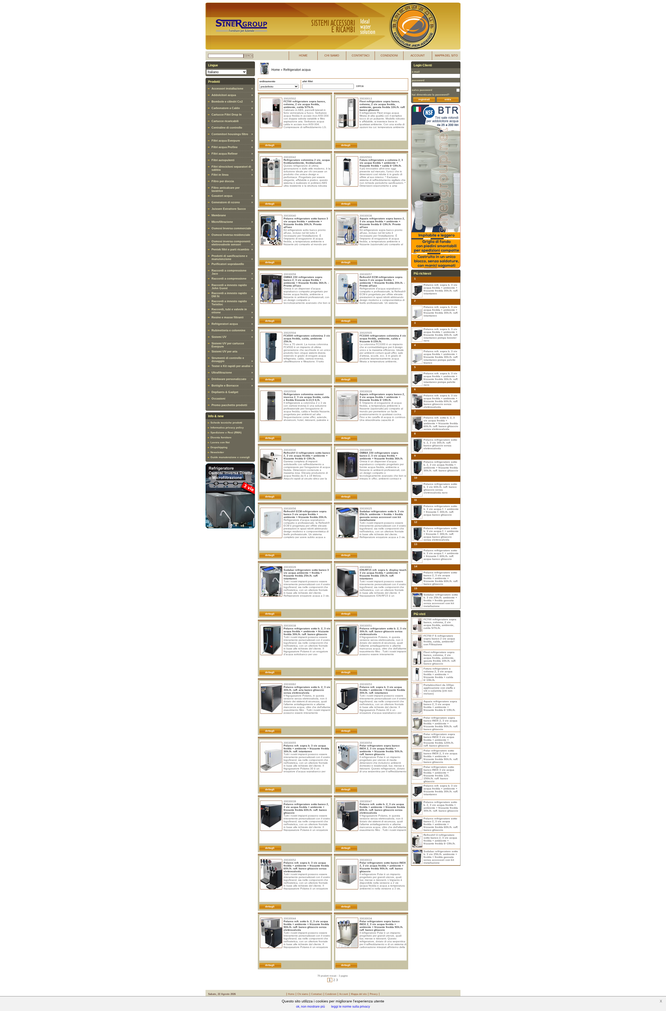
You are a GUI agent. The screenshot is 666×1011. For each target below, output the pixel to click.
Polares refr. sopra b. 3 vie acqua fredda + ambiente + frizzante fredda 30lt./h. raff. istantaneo (382, 690)
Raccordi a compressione (229, 278)
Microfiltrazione (222, 221)
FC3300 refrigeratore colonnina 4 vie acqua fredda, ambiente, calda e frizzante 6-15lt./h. (383, 338)
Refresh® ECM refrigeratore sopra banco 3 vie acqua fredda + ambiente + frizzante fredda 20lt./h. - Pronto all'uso (382, 281)
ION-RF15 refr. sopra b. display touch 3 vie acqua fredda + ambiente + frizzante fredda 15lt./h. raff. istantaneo (383, 574)
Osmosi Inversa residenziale (231, 234)
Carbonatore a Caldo (226, 108)
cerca (248, 55)
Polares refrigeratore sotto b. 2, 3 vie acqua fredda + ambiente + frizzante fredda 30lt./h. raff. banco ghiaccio (307, 631)
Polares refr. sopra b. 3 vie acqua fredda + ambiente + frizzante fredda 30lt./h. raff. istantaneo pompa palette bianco (441, 357)
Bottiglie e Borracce (225, 385)
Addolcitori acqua (224, 95)
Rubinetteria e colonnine (228, 330)
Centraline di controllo (227, 127)
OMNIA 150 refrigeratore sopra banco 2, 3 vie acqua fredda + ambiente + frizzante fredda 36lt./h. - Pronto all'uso (306, 281)
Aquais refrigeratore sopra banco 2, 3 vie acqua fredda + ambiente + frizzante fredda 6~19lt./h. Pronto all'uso (382, 223)
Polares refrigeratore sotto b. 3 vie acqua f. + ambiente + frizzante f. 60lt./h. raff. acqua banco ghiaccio (441, 554)
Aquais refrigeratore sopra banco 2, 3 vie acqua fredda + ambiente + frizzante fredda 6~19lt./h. (382, 397)
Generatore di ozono (226, 202)
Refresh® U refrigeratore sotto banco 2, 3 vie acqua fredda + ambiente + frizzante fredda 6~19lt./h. (307, 455)
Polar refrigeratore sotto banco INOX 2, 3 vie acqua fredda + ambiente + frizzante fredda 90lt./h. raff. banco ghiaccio (383, 867)
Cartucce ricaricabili (225, 121)
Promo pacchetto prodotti (229, 405)
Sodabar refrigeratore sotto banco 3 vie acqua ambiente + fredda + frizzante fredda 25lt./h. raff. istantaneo (306, 574)
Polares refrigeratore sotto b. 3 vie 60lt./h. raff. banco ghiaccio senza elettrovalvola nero (440, 488)
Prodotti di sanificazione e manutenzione (229, 257)
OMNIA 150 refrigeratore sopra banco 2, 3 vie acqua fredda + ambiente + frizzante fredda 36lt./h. (381, 455)
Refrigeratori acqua (225, 323)
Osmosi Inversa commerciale (231, 228)
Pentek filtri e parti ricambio (230, 249)
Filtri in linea (220, 174)
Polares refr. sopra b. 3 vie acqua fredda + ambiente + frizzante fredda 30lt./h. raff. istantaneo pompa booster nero (441, 335)
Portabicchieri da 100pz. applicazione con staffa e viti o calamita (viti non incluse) (439, 689)
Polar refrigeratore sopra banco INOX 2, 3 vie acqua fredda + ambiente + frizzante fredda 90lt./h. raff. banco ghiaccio (381, 925)
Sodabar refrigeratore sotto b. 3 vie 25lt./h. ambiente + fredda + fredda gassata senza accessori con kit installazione (382, 515)
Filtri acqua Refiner (225, 153)
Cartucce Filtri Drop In (227, 114)
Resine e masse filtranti (228, 317)
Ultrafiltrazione (222, 372)
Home (275, 70)
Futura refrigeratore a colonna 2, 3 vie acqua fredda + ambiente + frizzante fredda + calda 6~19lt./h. (381, 163)
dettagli (269, 145)
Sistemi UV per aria (224, 351)
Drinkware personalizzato (229, 379)
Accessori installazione (227, 88)
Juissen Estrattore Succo (229, 208)
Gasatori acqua (222, 195)
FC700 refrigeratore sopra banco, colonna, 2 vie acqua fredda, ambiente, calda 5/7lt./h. (305, 104)
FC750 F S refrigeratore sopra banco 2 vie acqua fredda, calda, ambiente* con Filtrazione (439, 640)
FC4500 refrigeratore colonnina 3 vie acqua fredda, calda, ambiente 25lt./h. (307, 338)
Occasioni (218, 398)
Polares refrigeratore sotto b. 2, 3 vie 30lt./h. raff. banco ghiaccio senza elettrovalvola (383, 631)
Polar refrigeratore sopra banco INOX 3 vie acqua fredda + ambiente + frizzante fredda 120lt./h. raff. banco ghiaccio (439, 740)
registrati (424, 99)
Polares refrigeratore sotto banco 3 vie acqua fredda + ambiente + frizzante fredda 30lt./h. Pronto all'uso (306, 223)
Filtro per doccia (223, 181)
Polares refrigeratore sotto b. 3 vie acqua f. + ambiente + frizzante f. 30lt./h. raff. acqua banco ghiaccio (441, 510)
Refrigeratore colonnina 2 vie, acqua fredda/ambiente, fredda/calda (307, 161)
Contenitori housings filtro (230, 134)
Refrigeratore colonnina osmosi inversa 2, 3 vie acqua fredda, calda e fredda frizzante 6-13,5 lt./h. (306, 397)
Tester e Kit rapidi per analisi (231, 366)
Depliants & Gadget (225, 392)
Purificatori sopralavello (228, 264)
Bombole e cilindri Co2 (227, 101)
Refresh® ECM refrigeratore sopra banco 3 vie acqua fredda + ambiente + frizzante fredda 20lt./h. (305, 514)
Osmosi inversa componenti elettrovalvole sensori (231, 243)
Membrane (219, 215)
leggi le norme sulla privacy (350, 1006)
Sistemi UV (219, 336)
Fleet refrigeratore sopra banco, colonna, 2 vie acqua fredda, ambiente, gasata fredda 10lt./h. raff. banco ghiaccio (382, 105)
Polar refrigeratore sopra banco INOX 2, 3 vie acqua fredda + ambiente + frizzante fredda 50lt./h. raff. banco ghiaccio (381, 750)
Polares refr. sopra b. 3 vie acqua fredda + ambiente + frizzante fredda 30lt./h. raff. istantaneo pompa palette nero (441, 379)
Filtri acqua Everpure (226, 140)
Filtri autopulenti (223, 160)
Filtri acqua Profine (225, 147)
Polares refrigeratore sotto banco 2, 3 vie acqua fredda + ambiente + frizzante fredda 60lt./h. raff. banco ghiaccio (306, 808)
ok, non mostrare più (310, 1006)
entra (448, 99)
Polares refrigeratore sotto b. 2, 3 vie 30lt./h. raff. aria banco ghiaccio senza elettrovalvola (307, 690)
